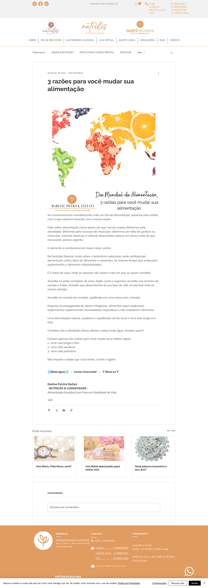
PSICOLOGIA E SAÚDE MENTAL (97, 52)
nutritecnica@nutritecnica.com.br (111, 566)
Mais (139, 52)
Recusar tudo (177, 583)
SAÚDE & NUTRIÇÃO (62, 52)
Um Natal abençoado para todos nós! (103, 468)
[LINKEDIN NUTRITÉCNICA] (46, 4)
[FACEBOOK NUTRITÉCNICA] (40, 4)
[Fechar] (204, 583)
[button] (138, 3)
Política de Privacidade (129, 583)
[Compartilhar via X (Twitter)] (56, 410)
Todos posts (38, 52)
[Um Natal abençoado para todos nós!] (104, 448)
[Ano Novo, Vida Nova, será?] (54, 448)
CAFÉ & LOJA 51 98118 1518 (112, 553)
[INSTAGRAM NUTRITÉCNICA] (34, 4)
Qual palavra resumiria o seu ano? (151, 468)
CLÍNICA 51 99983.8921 (112, 548)
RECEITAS (125, 52)
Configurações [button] (159, 583)
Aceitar (194, 583)
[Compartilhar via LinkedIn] (63, 410)
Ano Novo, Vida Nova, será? (54, 466)
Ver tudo (171, 430)
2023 (50, 399)
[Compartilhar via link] (71, 410)
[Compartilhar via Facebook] (49, 410)
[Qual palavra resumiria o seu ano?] (153, 448)
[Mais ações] (158, 73)
